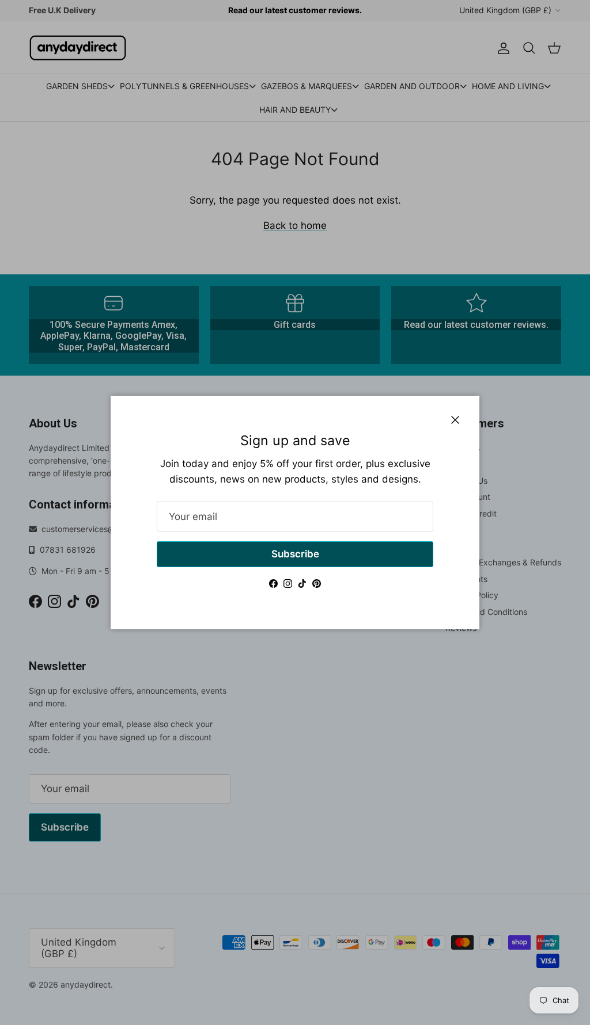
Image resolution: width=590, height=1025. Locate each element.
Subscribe (295, 554)
